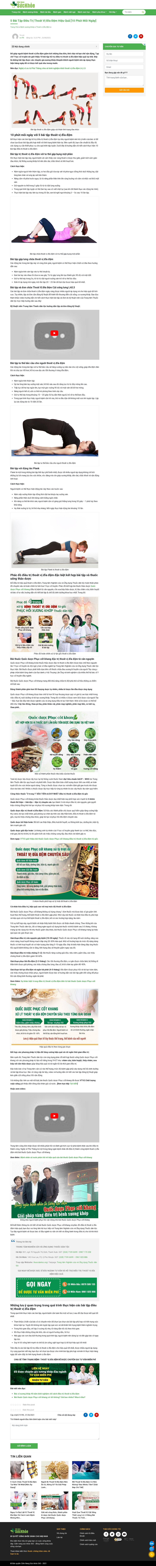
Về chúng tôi (62, 1533)
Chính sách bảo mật (88, 1540)
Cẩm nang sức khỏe (22, 4)
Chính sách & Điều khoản (87, 1534)
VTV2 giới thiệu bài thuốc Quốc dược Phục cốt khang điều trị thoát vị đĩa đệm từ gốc (59, 839)
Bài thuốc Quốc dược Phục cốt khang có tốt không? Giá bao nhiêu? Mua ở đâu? (49, 1397)
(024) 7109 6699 (70, 1252)
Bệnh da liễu (45, 12)
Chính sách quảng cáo (89, 1544)
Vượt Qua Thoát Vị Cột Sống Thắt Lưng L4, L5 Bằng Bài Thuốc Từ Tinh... (84, 1515)
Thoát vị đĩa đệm (43, 27)
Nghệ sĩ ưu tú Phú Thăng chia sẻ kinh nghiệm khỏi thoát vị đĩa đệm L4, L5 (52, 68)
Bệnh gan (57, 12)
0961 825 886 (82, 1257)
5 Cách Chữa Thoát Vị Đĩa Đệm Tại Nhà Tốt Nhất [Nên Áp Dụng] (23, 1484)
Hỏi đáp (112, 12)
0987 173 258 (85, 1252)
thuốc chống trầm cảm (37, 1551)
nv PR (22, 38)
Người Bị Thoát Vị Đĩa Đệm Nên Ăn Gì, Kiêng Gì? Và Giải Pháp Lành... (54, 1484)
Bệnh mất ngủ (69, 12)
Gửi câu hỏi (124, 90)
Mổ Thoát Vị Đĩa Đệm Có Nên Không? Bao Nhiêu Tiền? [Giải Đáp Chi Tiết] (85, 1484)
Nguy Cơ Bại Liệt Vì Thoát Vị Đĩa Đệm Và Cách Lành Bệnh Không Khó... (22, 1515)
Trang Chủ (14, 27)
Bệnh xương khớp (30, 12)
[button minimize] (96, 46)
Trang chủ (16, 12)
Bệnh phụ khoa (98, 12)
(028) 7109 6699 (66, 1257)
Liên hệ (59, 1537)
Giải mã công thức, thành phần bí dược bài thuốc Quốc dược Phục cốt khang (54, 1515)
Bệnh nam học (84, 12)
